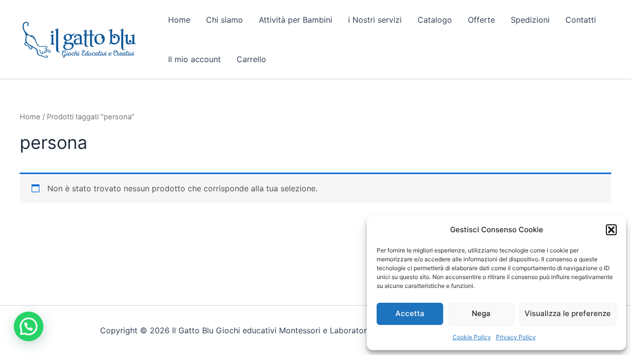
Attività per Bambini (295, 20)
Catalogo (435, 20)
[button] (611, 230)
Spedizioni (530, 20)
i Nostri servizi (375, 20)
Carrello (251, 59)
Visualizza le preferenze (568, 313)
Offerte (481, 20)
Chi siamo (224, 20)
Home (179, 20)
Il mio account (194, 59)
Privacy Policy (516, 337)
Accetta (409, 313)
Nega (481, 313)
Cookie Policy (472, 337)
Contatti (580, 20)
